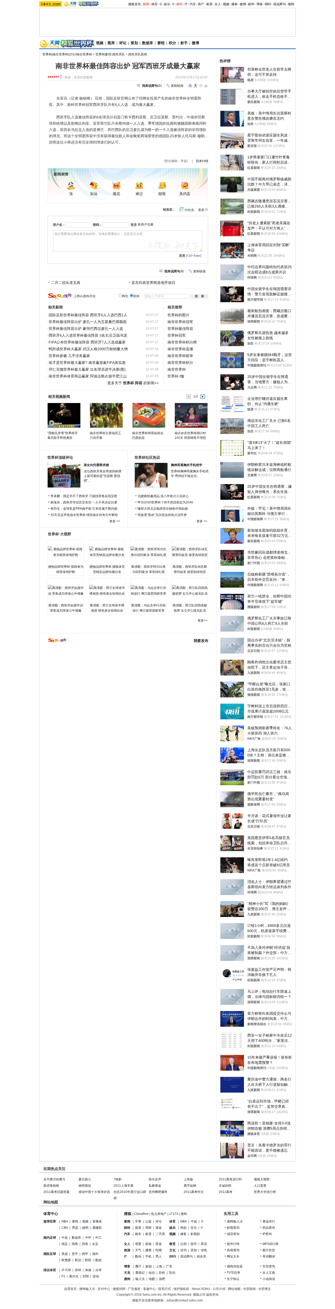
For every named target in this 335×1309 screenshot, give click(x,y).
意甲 (75, 1254)
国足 (65, 1244)
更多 (201, 210)
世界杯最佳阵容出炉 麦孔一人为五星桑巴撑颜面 (88, 322)
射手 (184, 43)
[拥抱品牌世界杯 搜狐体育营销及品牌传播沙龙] (107, 552)
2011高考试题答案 (56, 1192)
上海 (159, 1266)
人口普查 (260, 1185)
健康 (148, 1250)
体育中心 (50, 1214)
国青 (85, 1244)
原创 (194, 1250)
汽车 (192, 4)
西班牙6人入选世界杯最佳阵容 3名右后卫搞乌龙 (88, 335)
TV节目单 (233, 1272)
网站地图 (234, 1289)
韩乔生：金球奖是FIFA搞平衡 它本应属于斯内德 (84, 508)
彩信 (172, 1272)
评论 (122, 43)
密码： (97, 225)
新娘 (148, 1244)
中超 (65, 1237)
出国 (183, 1244)
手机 (148, 1256)
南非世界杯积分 (180, 362)
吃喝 (158, 1250)
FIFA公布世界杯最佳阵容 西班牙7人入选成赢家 (87, 342)
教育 (172, 1244)
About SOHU (201, 1289)
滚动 (96, 1276)
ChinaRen (141, 1214)
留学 (194, 1244)
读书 (183, 1250)
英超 (65, 1254)
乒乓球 (66, 1270)
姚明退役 (85, 1185)
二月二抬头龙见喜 (65, 282)
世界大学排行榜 (265, 1192)
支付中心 (104, 1289)
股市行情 (233, 1244)
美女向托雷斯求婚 (96, 465)
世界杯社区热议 (147, 457)
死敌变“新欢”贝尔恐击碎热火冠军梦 (162, 515)
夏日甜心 (85, 1179)
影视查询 (233, 1228)
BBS (268, 4)
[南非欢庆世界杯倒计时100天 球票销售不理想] (191, 415)
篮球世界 (49, 1221)
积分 (172, 43)
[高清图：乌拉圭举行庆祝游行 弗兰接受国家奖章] (148, 590)
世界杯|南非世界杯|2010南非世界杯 (67, 54)
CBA (65, 1228)
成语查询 (233, 1234)
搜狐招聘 (119, 1289)
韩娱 (183, 1228)
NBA (65, 1221)
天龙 (127, 1272)
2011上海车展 (123, 1185)
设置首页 (70, 1289)
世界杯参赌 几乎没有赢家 (69, 356)
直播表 (97, 1221)
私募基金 (155, 1185)
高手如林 (190, 1185)
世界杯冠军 (177, 335)
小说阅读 (269, 1279)
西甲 (85, 1254)
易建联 (97, 1228)
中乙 (98, 1237)
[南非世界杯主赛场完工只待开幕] (106, 415)
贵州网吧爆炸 (158, 1192)
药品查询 (269, 1228)
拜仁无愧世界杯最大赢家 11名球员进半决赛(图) (87, 369)
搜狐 (127, 1214)
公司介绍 (219, 1289)
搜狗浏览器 (235, 1266)
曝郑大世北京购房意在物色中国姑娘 (163, 508)
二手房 (160, 1234)
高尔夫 (74, 1276)
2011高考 (225, 1192)
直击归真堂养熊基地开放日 (153, 282)
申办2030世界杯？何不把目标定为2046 (165, 502)
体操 (88, 1270)
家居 (209, 4)
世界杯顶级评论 (60, 457)
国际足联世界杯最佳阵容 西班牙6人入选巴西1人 (88, 315)
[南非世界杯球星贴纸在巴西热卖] (148, 415)
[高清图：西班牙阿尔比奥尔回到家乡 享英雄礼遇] (148, 552)
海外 (95, 1254)
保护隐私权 (181, 1289)
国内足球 (49, 1237)
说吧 (162, 1279)
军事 (138, 1221)
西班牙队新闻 (137, 54)
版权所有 (212, 1294)
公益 (148, 1221)
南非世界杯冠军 (180, 322)
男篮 (75, 1228)
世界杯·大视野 (59, 534)
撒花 (116, 194)
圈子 (138, 1266)
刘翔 (85, 1276)
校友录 (201, 1256)
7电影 (118, 1179)
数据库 (147, 43)
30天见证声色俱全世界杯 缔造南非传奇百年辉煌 (84, 515)
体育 (154, 4)
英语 (204, 1244)
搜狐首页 (134, 4)
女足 (95, 1244)
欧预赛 (66, 1260)
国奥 (75, 1244)
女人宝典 (269, 1272)
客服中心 (149, 1289)
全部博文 (264, 1289)
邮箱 (149, 1266)
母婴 (138, 1244)
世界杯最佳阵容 (180, 328)
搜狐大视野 (262, 1179)
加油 (93, 194)
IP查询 (267, 1234)
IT (186, 4)
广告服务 (134, 1289)
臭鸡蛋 (184, 194)
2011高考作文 (194, 1192)
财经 (179, 4)
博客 (259, 4)
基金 (158, 1228)
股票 (138, 1228)
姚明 (85, 1228)
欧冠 (78, 1260)
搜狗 (291, 4)
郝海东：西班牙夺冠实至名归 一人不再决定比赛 (84, 502)
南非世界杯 (177, 369)
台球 (98, 1270)
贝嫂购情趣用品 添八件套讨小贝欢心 (163, 496)
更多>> (203, 620)
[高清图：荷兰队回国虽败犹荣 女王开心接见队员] (190, 590)
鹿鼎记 (140, 1272)
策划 (134, 43)
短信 (152, 1272)
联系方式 (164, 1289)
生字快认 (233, 1279)
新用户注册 (145, 224)
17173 (173, 1214)
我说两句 (279, 4)
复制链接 (177, 86)
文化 (172, 1250)
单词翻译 (269, 1256)
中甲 (88, 1237)
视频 (226, 4)
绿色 (204, 1250)
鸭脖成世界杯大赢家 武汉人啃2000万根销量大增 (88, 349)
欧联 (88, 1260)
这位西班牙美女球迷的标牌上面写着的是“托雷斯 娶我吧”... (102, 476)
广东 (169, 1266)
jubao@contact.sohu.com (185, 1300)
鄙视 (162, 194)
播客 (234, 4)
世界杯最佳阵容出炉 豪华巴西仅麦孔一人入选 (86, 328)
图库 (111, 43)
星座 (158, 1244)
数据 (98, 1260)
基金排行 (269, 1221)
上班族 (188, 1179)
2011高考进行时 (230, 1179)
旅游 (127, 1250)
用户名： (59, 225)
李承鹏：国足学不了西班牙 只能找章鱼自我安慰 (84, 496)
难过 (139, 194)
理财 (148, 1228)
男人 (158, 1256)
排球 (78, 1270)
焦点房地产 (159, 1214)
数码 (138, 1256)
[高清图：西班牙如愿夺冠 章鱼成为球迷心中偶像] (65, 590)
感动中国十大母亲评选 (94, 1192)
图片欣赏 (269, 1250)
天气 (138, 1250)
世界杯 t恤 (176, 376)
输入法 (140, 1279)
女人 (218, 4)
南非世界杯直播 (180, 349)
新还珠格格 (51, 1185)
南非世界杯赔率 (180, 356)
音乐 (194, 1228)
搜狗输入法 (235, 1221)
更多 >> (114, 521)
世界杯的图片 (178, 315)
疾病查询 (233, 1250)
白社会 (189, 210)
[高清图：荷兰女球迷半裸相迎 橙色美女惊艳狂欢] (107, 590)
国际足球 (49, 1254)
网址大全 (233, 1256)
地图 (152, 1279)
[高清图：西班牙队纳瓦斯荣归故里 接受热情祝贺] (190, 552)
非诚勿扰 (225, 1185)
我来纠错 (202, 161)
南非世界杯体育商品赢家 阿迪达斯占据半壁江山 (88, 376)
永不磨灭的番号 (54, 1179)
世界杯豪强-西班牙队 (110, 54)
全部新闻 (249, 1289)
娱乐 (167, 4)
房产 (201, 4)
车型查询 (269, 1266)
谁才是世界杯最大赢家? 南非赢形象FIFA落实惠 (87, 362)
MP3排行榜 (270, 1244)
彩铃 (162, 1272)
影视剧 (195, 1234)
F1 (63, 1276)
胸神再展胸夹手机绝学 (186, 465)
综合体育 (49, 1270)
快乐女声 (155, 1179)
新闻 (146, 4)
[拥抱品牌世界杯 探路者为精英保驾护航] (65, 552)
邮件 (251, 4)
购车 (138, 1234)
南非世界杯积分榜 (182, 342)
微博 (243, 4)
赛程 (161, 43)
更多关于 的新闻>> (133, 383)
